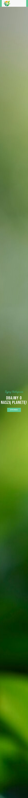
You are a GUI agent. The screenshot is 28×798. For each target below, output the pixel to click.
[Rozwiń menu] (23, 3)
